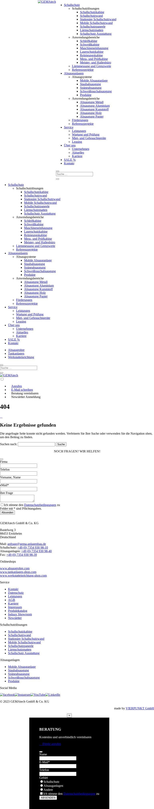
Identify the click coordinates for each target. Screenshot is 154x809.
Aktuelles (78, 152)
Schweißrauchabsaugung (96, 91)
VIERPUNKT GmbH (140, 708)
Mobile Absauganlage (94, 80)
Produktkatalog (17, 610)
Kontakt (69, 163)
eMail (4, 485)
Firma (3, 461)
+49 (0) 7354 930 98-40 (36, 551)
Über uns (70, 145)
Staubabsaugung (90, 84)
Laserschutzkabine (91, 51)
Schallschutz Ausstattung (95, 33)
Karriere (77, 156)
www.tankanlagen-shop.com (18, 572)
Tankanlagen (16, 353)
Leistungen (79, 131)
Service (68, 127)
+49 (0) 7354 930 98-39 (21, 554)
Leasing (77, 141)
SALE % (70, 159)
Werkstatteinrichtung (21, 357)
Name (43, 754)
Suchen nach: (8, 444)
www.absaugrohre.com (14, 568)
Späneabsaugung (90, 87)
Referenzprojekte (83, 69)
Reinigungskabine (91, 55)
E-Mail (44, 762)
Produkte (85, 95)
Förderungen (80, 120)
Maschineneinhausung (94, 48)
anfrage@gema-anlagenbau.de (26, 544)
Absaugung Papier (91, 116)
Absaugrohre (16, 350)
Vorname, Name (10, 477)
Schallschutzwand (91, 15)
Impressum (15, 607)
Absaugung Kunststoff (94, 109)
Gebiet (43, 777)
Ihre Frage (6, 493)
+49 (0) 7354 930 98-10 (32, 547)
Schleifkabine (88, 41)
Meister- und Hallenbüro (95, 62)
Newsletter (15, 618)
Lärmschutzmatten (91, 30)
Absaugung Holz (91, 113)
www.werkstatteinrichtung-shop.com (23, 575)
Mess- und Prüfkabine (94, 59)
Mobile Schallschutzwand (96, 23)
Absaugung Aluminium (95, 105)
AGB (11, 600)
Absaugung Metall (91, 102)
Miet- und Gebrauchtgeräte (89, 138)
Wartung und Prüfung (85, 134)
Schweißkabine (89, 44)
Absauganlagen (74, 73)
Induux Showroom (20, 614)
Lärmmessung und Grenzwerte (91, 66)
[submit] (1, 459)
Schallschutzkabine (92, 12)
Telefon (5, 469)
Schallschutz (72, 5)
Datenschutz (16, 592)
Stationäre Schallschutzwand (98, 19)
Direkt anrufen (50, 744)
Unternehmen (80, 149)
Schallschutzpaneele (92, 26)
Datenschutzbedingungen (40, 505)
